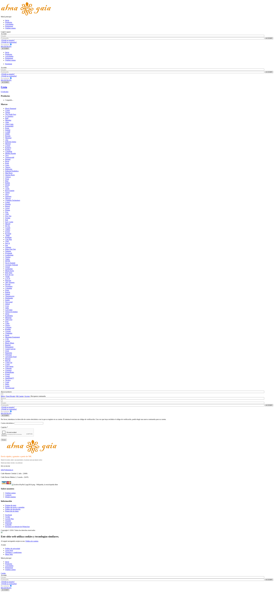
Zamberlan (9, 269)
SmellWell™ (9, 378)
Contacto (8, 495)
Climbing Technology (12, 200)
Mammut (8, 138)
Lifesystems (9, 366)
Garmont (8, 327)
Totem (7, 259)
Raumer (8, 345)
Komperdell (9, 126)
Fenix (7, 290)
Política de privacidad (12, 548)
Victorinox (8, 286)
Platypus (8, 280)
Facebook (8, 515)
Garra (7, 165)
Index (7, 384)
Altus (7, 122)
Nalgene (8, 251)
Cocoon (8, 331)
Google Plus (9, 519)
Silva (7, 194)
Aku (6, 140)
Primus (7, 210)
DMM (7, 134)
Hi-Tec (7, 226)
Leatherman (9, 255)
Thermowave (9, 296)
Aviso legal (9, 550)
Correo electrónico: (7, 423)
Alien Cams (9, 124)
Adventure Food (11, 357)
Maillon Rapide (10, 153)
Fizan (7, 179)
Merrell (7, 224)
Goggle (7, 228)
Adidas (7, 230)
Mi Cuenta (19, 396)
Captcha (4, 427)
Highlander (9, 298)
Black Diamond (10, 108)
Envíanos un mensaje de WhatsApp (17, 527)
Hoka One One (10, 249)
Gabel (7, 323)
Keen (7, 163)
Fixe (6, 212)
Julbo (7, 308)
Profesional (9, 26)
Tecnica (8, 380)
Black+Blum (9, 343)
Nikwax (8, 198)
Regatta (7, 136)
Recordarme (5, 44)
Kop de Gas (9, 275)
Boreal (7, 206)
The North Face (10, 114)
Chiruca (8, 177)
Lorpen (7, 146)
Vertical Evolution (11, 312)
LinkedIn (8, 525)
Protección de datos (12, 511)
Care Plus (8, 239)
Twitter (7, 517)
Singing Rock (10, 175)
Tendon (7, 257)
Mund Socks (9, 271)
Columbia (8, 288)
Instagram (8, 523)
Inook (7, 335)
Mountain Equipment (12, 337)
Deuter (7, 185)
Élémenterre (9, 347)
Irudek (7, 300)
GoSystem (8, 310)
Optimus (8, 247)
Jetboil (7, 304)
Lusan (7, 386)
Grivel (7, 208)
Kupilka (8, 329)
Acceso (27, 396)
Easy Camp (9, 222)
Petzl (7, 187)
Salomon (8, 196)
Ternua (7, 112)
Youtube (8, 521)
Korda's (8, 149)
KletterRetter (9, 372)
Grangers (8, 370)
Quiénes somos (10, 28)
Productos (8, 22)
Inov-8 (7, 243)
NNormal (8, 355)
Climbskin (8, 333)
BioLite (7, 361)
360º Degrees (9, 282)
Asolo (7, 189)
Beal (6, 181)
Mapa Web (9, 554)
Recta (7, 161)
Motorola (8, 318)
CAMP (7, 132)
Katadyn (8, 148)
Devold (7, 284)
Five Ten (8, 216)
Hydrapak (8, 253)
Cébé (7, 214)
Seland (7, 294)
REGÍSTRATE (6, 46)
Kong (7, 128)
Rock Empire (9, 191)
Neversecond (9, 388)
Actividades (9, 24)
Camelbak (8, 151)
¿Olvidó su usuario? (8, 40)
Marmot (8, 144)
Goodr (7, 376)
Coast (7, 382)
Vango (7, 192)
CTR (7, 339)
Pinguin (8, 359)
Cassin (7, 110)
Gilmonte (8, 368)
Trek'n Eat (8, 319)
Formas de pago (10, 505)
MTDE (7, 261)
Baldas (7, 183)
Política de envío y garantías (14, 507)
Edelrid (7, 130)
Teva (7, 155)
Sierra (7, 314)
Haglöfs (8, 204)
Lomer (7, 364)
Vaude (7, 276)
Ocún (7, 351)
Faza (6, 321)
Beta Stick (8, 273)
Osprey (7, 325)
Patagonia (8, 353)
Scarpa (7, 232)
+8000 (7, 235)
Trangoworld (9, 157)
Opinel (7, 267)
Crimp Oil (8, 362)
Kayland (8, 233)
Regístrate (8, 64)
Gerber (7, 341)
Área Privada (10, 396)
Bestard (7, 159)
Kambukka (9, 316)
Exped (7, 374)
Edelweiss (8, 169)
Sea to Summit (10, 263)
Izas (6, 245)
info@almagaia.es (7, 470)
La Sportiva (9, 116)
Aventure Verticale (11, 265)
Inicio (7, 20)
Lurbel (7, 202)
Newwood (8, 302)
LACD (7, 278)
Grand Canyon (10, 349)
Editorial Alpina (10, 142)
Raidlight (8, 237)
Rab (6, 220)
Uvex (7, 306)
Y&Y (7, 241)
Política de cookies (32, 541)
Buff (6, 118)
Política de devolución (12, 509)
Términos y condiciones (13, 552)
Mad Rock (8, 173)
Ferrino (7, 218)
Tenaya (7, 167)
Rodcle (7, 292)
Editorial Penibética (12, 171)
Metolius (8, 120)
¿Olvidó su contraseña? (9, 42)
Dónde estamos (10, 497)
